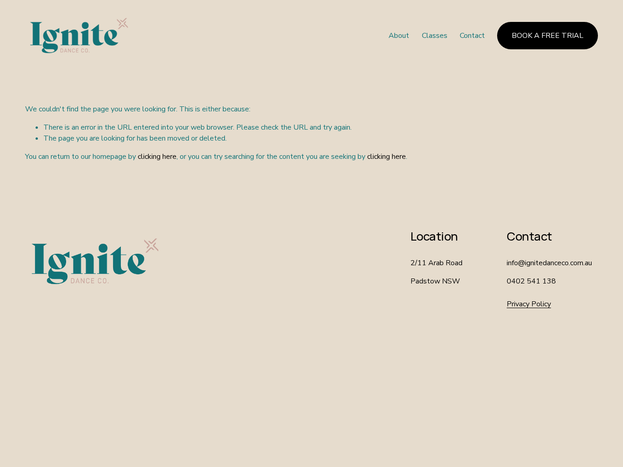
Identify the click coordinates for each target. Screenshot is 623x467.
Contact (472, 36)
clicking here (157, 157)
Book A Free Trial (547, 36)
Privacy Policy (529, 304)
